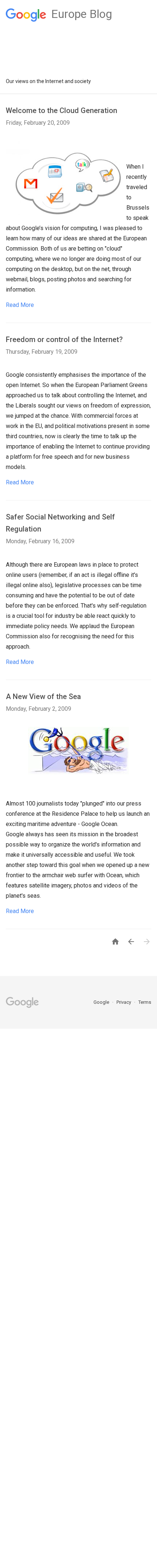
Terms (144, 1002)
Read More (20, 304)
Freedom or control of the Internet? (64, 339)
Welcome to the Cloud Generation (61, 110)
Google (101, 1002)
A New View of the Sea (43, 696)
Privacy (124, 1002)
